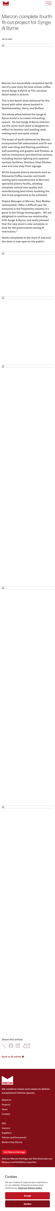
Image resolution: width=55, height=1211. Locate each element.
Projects (6, 1104)
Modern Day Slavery (12, 1142)
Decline (27, 1203)
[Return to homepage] (6, 3)
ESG (4, 1123)
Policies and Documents (14, 1137)
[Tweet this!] (4, 1045)
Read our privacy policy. (30, 1187)
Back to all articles (12, 1056)
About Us (6, 1099)
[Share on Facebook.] (11, 1045)
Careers (6, 1128)
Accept (27, 1195)
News (4, 1109)
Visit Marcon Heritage (14, 1152)
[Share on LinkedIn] (18, 1045)
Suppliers (6, 1132)
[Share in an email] (26, 1045)
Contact (6, 1113)
